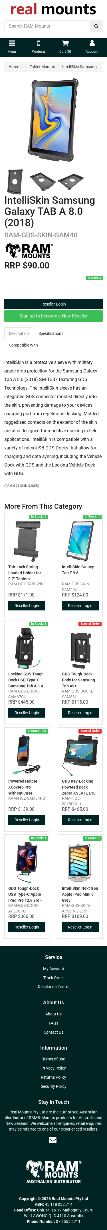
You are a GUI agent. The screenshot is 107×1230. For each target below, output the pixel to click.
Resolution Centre (53, 987)
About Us (53, 1014)
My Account (53, 968)
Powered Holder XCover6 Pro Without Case (22, 787)
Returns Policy (53, 1077)
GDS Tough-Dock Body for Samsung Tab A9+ (78, 680)
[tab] (19, 333)
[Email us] (52, 1140)
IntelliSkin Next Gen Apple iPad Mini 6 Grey (80, 894)
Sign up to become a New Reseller (53, 316)
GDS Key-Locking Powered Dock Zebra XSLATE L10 (79, 787)
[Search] (96, 26)
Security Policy (53, 1086)
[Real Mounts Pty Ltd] (53, 7)
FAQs (53, 1023)
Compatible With (23, 345)
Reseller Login (53, 304)
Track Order (53, 978)
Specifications (51, 333)
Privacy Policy (53, 1068)
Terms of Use (53, 1059)
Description (19, 333)
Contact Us (53, 1032)
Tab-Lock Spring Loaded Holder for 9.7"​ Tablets (24, 573)
